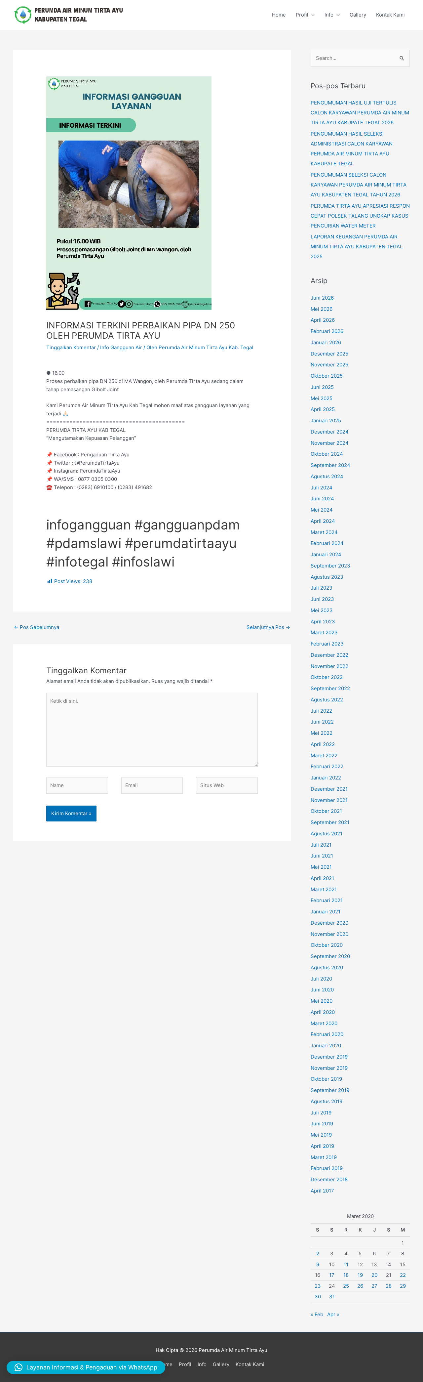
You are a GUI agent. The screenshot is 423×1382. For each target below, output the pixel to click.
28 (389, 1286)
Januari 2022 (326, 778)
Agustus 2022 (327, 699)
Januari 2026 (326, 342)
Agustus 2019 (326, 1101)
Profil (302, 15)
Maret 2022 (324, 755)
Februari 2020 (327, 1034)
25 (346, 1286)
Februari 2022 (327, 766)
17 (331, 1275)
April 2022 (323, 744)
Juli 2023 (321, 588)
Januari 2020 (326, 1045)
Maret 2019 (324, 1157)
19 (360, 1275)
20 (374, 1275)
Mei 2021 (321, 867)
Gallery (358, 15)
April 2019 (322, 1146)
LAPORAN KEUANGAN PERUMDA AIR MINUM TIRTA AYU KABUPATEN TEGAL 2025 (357, 246)
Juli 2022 (321, 711)
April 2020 (323, 1012)
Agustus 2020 (327, 967)
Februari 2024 (327, 543)
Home (279, 15)
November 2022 (329, 666)
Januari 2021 (325, 911)
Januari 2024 (326, 554)
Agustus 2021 (326, 833)
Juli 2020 (321, 979)
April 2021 (322, 878)
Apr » (333, 1314)
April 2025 (323, 409)
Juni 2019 (322, 1123)
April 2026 (323, 320)
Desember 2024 (330, 432)
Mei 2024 (322, 510)
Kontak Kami (390, 15)
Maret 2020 (324, 1023)
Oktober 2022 (327, 677)
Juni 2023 (322, 599)
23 (318, 1286)
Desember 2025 (329, 354)
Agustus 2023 (327, 577)
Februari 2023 (327, 644)
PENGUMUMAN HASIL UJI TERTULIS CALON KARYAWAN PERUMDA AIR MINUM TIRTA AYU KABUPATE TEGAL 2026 (360, 113)
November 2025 (329, 364)
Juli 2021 (321, 845)
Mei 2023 (322, 610)
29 (403, 1286)
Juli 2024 (321, 487)
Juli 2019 (321, 1113)
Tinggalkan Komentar (71, 347)
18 (346, 1275)
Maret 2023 (324, 632)
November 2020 (329, 934)
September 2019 (330, 1090)
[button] (86, 1367)
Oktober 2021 (326, 811)
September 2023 (330, 566)
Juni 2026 (322, 298)
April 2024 (323, 521)
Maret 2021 (324, 889)
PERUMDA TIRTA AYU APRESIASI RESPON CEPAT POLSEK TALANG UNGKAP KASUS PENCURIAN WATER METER (360, 216)
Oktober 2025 (327, 376)
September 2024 (330, 465)
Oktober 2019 (326, 1079)
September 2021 (330, 822)
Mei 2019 (321, 1135)
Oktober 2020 (327, 945)
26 (360, 1286)
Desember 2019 (329, 1057)
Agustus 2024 (327, 476)
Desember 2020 (329, 923)
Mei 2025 (321, 398)
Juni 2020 (322, 989)
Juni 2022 (322, 722)
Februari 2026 (327, 331)
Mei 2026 (321, 309)
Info (329, 15)
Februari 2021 (327, 900)
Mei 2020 (321, 1001)
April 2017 (322, 1191)
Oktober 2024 (327, 454)
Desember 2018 (329, 1179)
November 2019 (329, 1068)
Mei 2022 (321, 733)
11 (346, 1264)
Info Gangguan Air (121, 347)
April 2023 (323, 621)
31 (332, 1296)
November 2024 (330, 443)
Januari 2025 (326, 420)
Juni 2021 (322, 856)
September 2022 (330, 688)
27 (374, 1286)
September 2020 (330, 956)
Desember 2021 (329, 789)
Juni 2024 (322, 498)
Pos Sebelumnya (36, 627)
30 (318, 1296)
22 (403, 1275)
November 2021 (329, 800)
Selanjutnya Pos (268, 627)
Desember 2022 (329, 655)
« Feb (317, 1314)
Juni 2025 (322, 387)
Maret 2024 (324, 532)
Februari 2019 (327, 1168)
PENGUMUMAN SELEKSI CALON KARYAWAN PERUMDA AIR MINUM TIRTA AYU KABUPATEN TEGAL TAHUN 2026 (358, 185)
